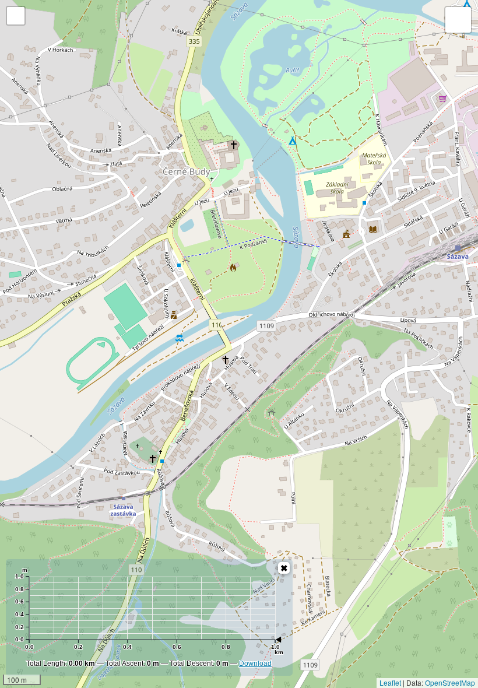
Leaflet (390, 682)
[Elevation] (284, 568)
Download (255, 663)
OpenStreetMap (450, 682)
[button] (15, 15)
